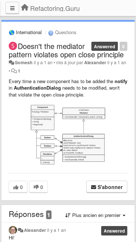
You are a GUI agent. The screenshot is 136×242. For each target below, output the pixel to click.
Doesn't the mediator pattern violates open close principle (66, 50)
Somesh (24, 62)
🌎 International (25, 32)
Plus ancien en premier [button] (96, 215)
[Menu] (12, 8)
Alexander (95, 62)
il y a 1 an (56, 230)
